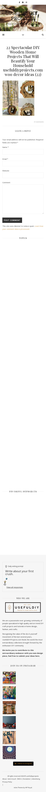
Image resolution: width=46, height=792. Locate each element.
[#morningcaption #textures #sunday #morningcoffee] (9, 737)
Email (5, 159)
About (4, 779)
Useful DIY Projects (23, 16)
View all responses (14, 587)
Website (5, 170)
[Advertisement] (23, 337)
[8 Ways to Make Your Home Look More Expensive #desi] (9, 722)
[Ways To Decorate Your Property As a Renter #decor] (9, 692)
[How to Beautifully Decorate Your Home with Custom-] (9, 677)
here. (37, 656)
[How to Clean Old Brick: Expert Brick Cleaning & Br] (9, 707)
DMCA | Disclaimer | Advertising (28, 779)
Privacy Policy (7, 782)
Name (5, 147)
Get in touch (12, 779)
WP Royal (28, 787)
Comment (6, 182)
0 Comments (39, 122)
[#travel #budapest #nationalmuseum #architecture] (9, 752)
